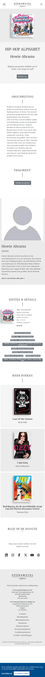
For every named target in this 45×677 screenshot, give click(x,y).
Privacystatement (22, 629)
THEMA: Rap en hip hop (14, 355)
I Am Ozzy (22, 463)
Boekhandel (22, 617)
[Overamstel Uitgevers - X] (26, 555)
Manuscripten (22, 626)
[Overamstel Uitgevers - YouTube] (32, 555)
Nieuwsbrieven (22, 620)
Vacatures (22, 623)
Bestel (19, 326)
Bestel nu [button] (22, 76)
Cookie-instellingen (22, 635)
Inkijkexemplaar (22, 183)
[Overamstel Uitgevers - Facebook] (19, 555)
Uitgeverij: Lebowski (22, 333)
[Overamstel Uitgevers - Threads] (38, 555)
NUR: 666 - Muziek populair (22, 336)
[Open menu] (4, 4)
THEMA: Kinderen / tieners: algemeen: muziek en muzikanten (22, 344)
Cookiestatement (22, 632)
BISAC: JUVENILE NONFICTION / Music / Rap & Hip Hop (22, 359)
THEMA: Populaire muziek (22, 352)
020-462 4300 (22, 598)
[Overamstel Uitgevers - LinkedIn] (6, 555)
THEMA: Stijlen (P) (33, 355)
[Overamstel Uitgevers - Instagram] (13, 555)
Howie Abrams (14, 246)
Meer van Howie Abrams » (13, 278)
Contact (22, 614)
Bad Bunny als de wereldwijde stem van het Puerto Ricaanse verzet (22, 507)
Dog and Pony (26, 643)
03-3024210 (22, 610)
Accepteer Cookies (21, 673)
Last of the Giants (23, 419)
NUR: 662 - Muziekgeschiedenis (22, 340)
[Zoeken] (41, 4)
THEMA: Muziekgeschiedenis (22, 348)
